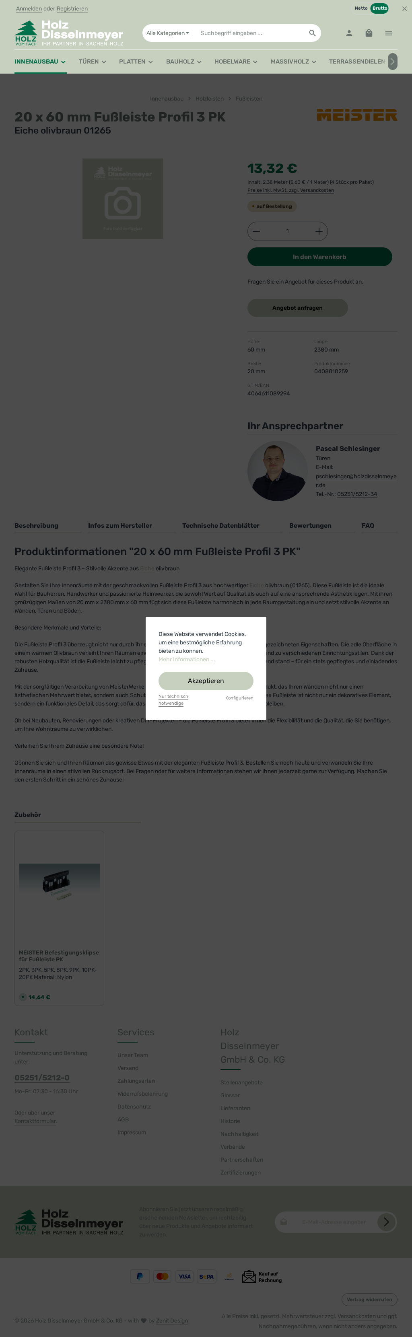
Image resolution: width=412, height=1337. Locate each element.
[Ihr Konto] (349, 33)
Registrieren (72, 8)
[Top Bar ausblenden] (404, 8)
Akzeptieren (206, 681)
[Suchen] (312, 33)
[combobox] (248, 33)
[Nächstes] (393, 61)
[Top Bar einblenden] (388, 33)
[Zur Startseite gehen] (68, 33)
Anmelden (29, 8)
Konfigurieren (239, 698)
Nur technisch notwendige (173, 700)
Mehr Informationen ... (187, 659)
